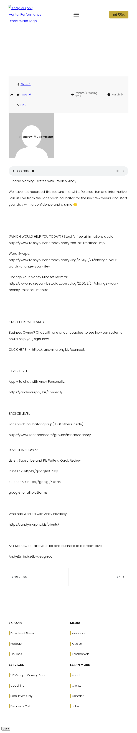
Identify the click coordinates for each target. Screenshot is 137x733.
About (76, 675)
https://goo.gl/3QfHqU (41, 471)
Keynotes (78, 633)
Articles (77, 644)
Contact (78, 696)
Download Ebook (22, 633)
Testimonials (80, 654)
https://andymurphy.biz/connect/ (59, 349)
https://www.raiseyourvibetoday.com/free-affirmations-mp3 (57, 243)
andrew (27, 136)
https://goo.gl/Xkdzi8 (44, 482)
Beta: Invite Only (21, 696)
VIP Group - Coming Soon (28, 675)
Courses (16, 654)
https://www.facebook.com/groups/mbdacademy (50, 435)
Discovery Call (20, 706)
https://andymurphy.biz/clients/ (34, 524)
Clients (76, 686)
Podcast (16, 644)
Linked (76, 706)
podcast (70, 56)
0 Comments (45, 136)
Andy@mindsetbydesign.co (30, 556)
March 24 (118, 94)
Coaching (17, 686)
